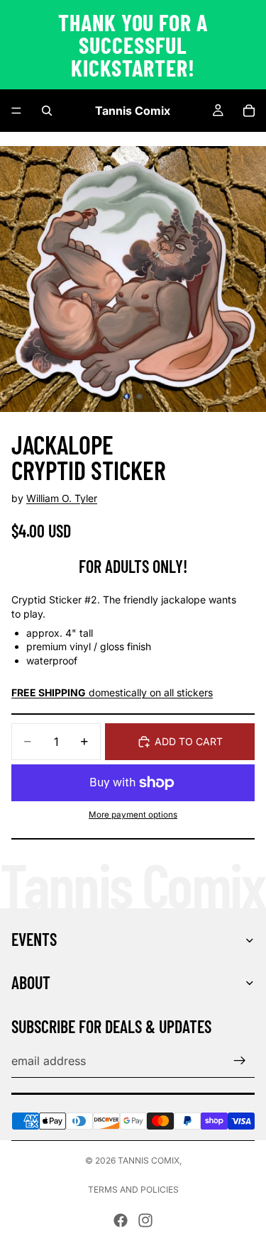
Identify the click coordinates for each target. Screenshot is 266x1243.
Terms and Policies (133, 1189)
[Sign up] (240, 1061)
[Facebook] (120, 1220)
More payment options (133, 815)
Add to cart (189, 741)
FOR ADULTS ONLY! (133, 566)
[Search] (46, 110)
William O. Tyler (61, 498)
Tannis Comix (148, 1160)
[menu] (16, 110)
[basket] (249, 110)
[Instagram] (145, 1220)
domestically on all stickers (112, 692)
